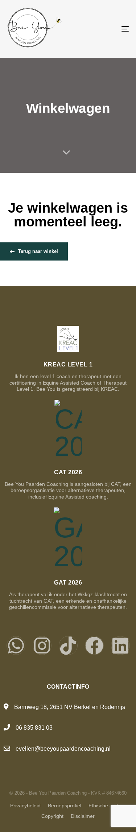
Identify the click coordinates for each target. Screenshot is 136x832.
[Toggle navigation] (108, 29)
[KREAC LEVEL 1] (68, 359)
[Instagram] (42, 645)
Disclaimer (83, 816)
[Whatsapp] (16, 645)
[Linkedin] (120, 645)
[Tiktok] (68, 645)
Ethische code (104, 805)
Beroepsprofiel (64, 805)
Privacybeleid (25, 805)
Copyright (52, 816)
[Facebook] (94, 645)
